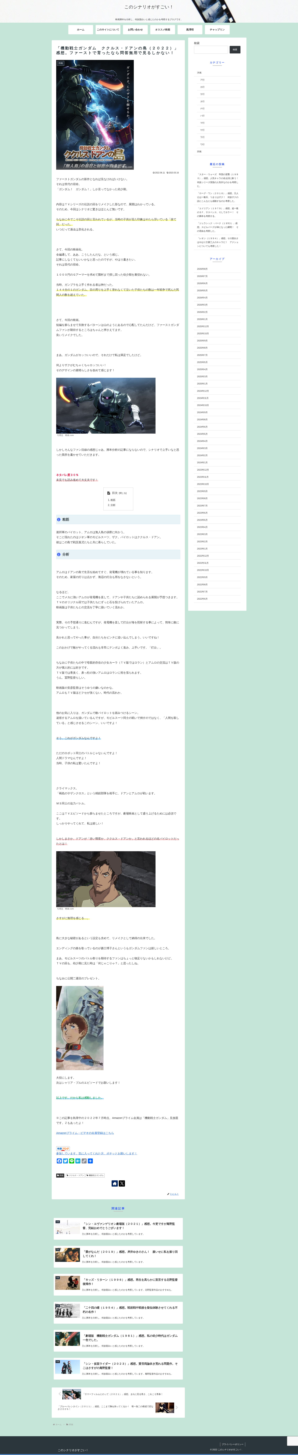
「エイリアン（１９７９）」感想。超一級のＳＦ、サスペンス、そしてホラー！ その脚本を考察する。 (217, 212)
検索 (197, 43)
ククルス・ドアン (76, 1175)
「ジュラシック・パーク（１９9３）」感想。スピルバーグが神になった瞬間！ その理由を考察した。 (217, 227)
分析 (113, 505)
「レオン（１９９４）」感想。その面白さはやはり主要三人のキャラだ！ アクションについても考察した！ (217, 242)
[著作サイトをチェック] (115, 1183)
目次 (115, 492)
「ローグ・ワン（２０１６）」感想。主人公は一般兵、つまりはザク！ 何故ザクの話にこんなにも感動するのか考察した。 (217, 197)
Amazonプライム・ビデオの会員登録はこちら (85, 1133)
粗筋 (113, 500)
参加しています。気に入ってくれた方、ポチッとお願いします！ (96, 1153)
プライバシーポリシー (233, 1444)
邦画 (61, 1175)
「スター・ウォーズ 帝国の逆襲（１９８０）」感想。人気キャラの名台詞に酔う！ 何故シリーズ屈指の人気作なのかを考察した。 (219, 180)
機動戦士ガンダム (96, 1175)
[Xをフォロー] (122, 1183)
